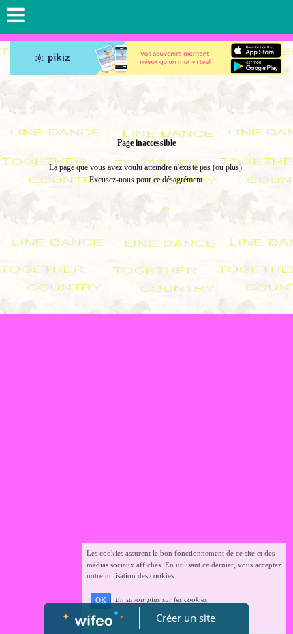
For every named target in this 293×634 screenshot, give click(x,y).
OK (100, 600)
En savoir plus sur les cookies (161, 600)
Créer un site (185, 617)
